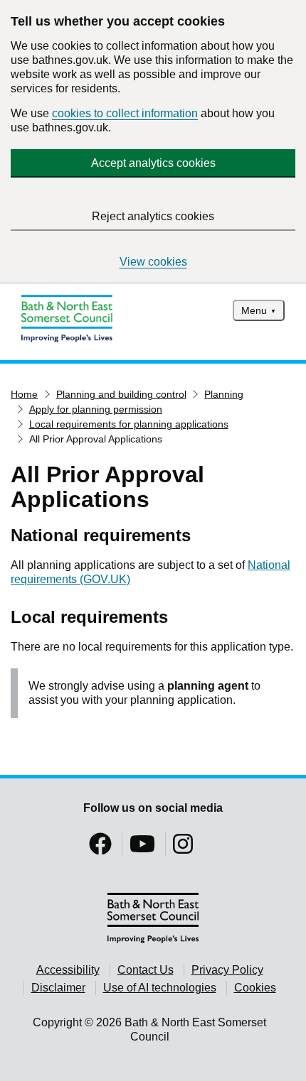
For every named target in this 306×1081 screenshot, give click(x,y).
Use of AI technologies (159, 988)
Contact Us (145, 970)
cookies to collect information (125, 113)
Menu (254, 310)
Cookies (255, 988)
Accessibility (68, 970)
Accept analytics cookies (153, 163)
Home (24, 394)
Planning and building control (121, 394)
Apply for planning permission (95, 409)
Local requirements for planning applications (128, 424)
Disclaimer (58, 988)
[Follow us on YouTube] (142, 848)
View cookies (153, 262)
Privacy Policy (227, 970)
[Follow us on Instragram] (183, 848)
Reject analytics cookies (153, 216)
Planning (223, 394)
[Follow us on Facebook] (100, 848)
